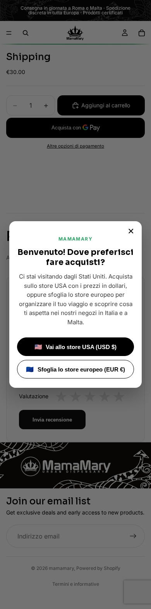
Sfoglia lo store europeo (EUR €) (75, 369)
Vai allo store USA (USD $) (75, 347)
